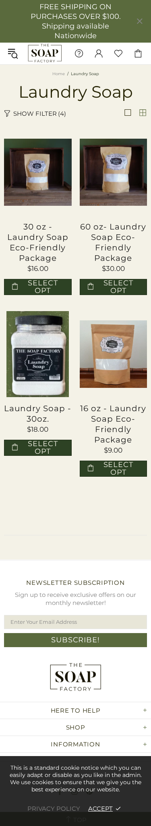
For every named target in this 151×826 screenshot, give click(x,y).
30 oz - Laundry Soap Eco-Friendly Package (37, 242)
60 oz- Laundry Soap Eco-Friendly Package (113, 242)
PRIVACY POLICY (53, 808)
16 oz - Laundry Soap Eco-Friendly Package (113, 424)
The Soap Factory (45, 53)
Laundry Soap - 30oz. (37, 414)
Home (58, 73)
